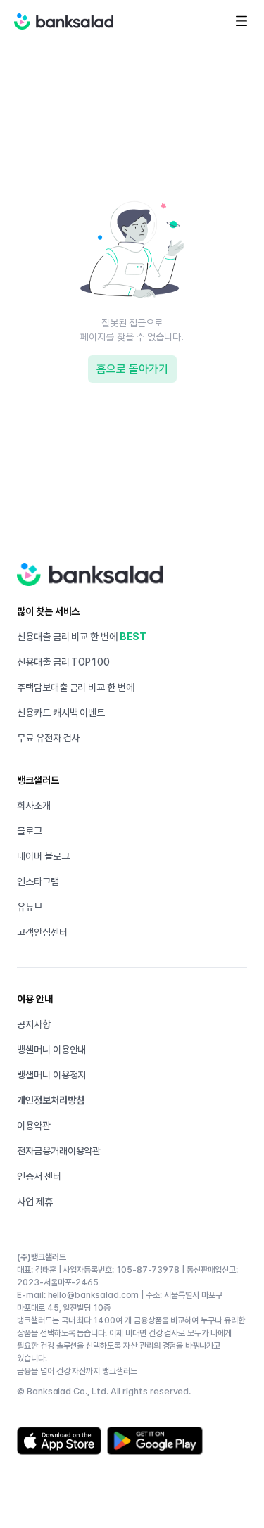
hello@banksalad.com (93, 1295)
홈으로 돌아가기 (132, 369)
